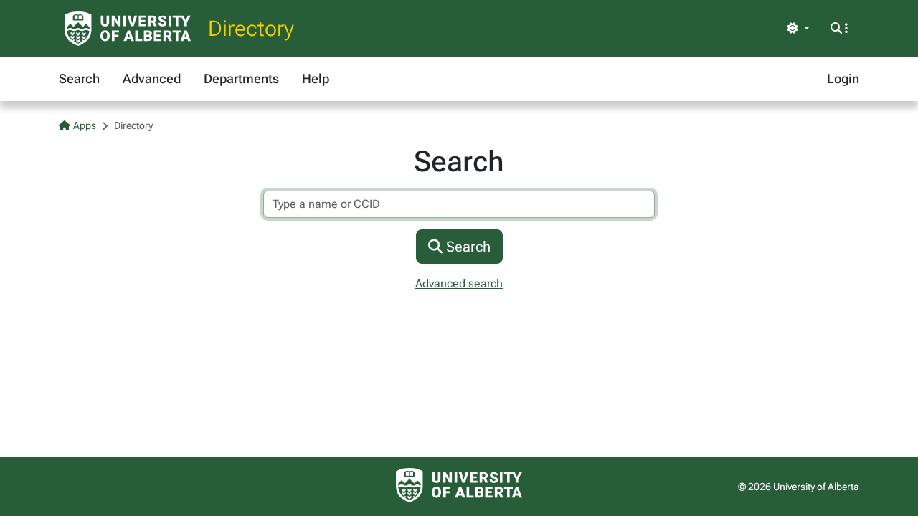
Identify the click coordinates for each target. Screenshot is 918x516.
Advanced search (459, 283)
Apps (84, 125)
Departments (241, 78)
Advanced (152, 78)
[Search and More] (839, 28)
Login (843, 78)
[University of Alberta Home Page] (128, 28)
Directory (251, 28)
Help (315, 78)
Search (79, 78)
